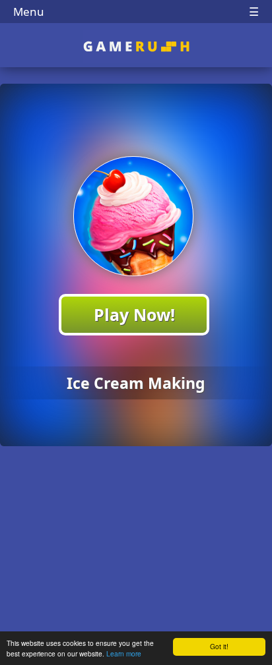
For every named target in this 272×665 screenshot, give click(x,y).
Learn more (123, 653)
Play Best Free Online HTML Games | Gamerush (136, 46)
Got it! (219, 646)
